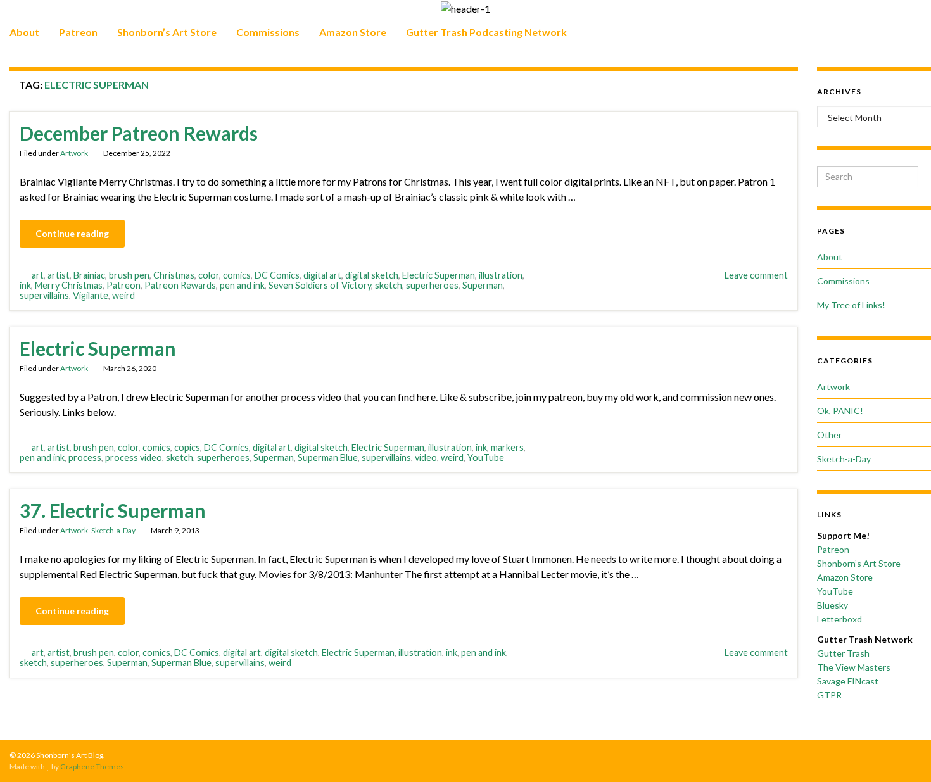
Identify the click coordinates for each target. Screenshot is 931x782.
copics (187, 447)
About (24, 32)
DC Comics (277, 275)
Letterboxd (839, 619)
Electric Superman (438, 275)
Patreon (78, 32)
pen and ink (242, 285)
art (38, 275)
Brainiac (89, 275)
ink (25, 285)
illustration (500, 275)
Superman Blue (328, 457)
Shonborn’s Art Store (167, 32)
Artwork (74, 153)
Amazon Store (352, 32)
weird (123, 295)
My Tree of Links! (851, 305)
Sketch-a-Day (113, 530)
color (208, 275)
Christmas (173, 275)
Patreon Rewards (180, 285)
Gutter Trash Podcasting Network (486, 32)
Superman (482, 285)
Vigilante (90, 295)
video (426, 457)
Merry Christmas (69, 285)
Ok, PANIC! (840, 410)
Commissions (268, 32)
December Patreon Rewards (139, 133)
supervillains (44, 295)
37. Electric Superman (113, 510)
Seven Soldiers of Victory (320, 285)
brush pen (129, 275)
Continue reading (72, 233)
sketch (388, 285)
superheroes (432, 285)
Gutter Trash (843, 653)
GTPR (829, 695)
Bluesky (832, 605)
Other (829, 434)
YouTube (485, 457)
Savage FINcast (847, 681)
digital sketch (371, 275)
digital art (322, 275)
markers (507, 447)
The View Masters (853, 667)
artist (59, 275)
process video (133, 457)
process (84, 457)
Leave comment (756, 275)
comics (237, 275)
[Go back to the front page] (465, 8)
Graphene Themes (92, 766)
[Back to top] (902, 753)
